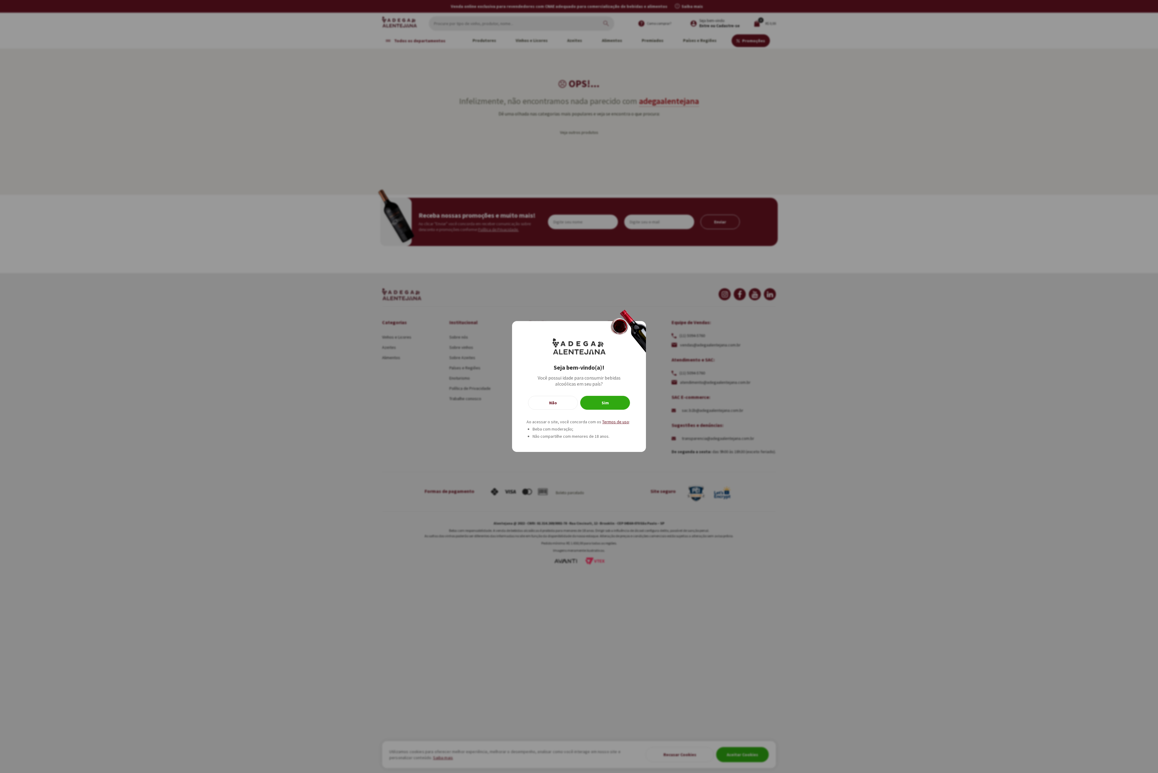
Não (553, 402)
